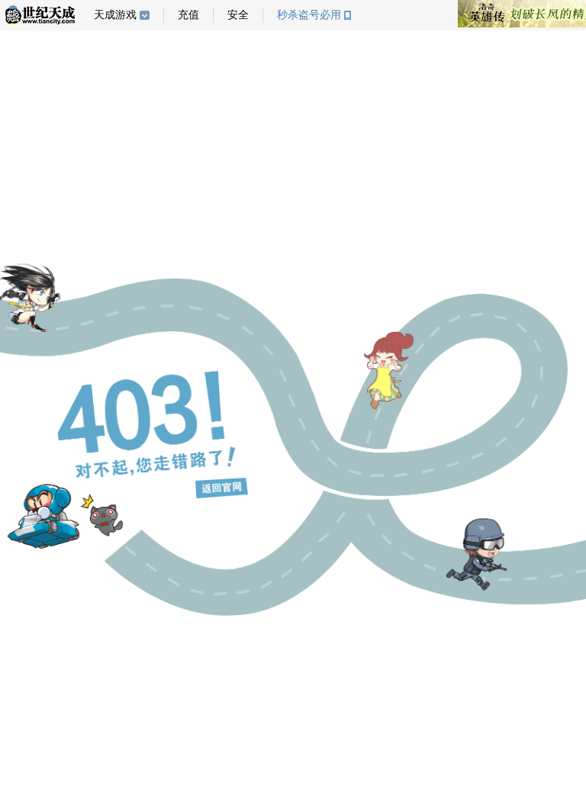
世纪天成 (40, 14)
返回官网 (221, 488)
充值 (188, 15)
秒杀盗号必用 (309, 15)
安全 (238, 15)
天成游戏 (115, 15)
